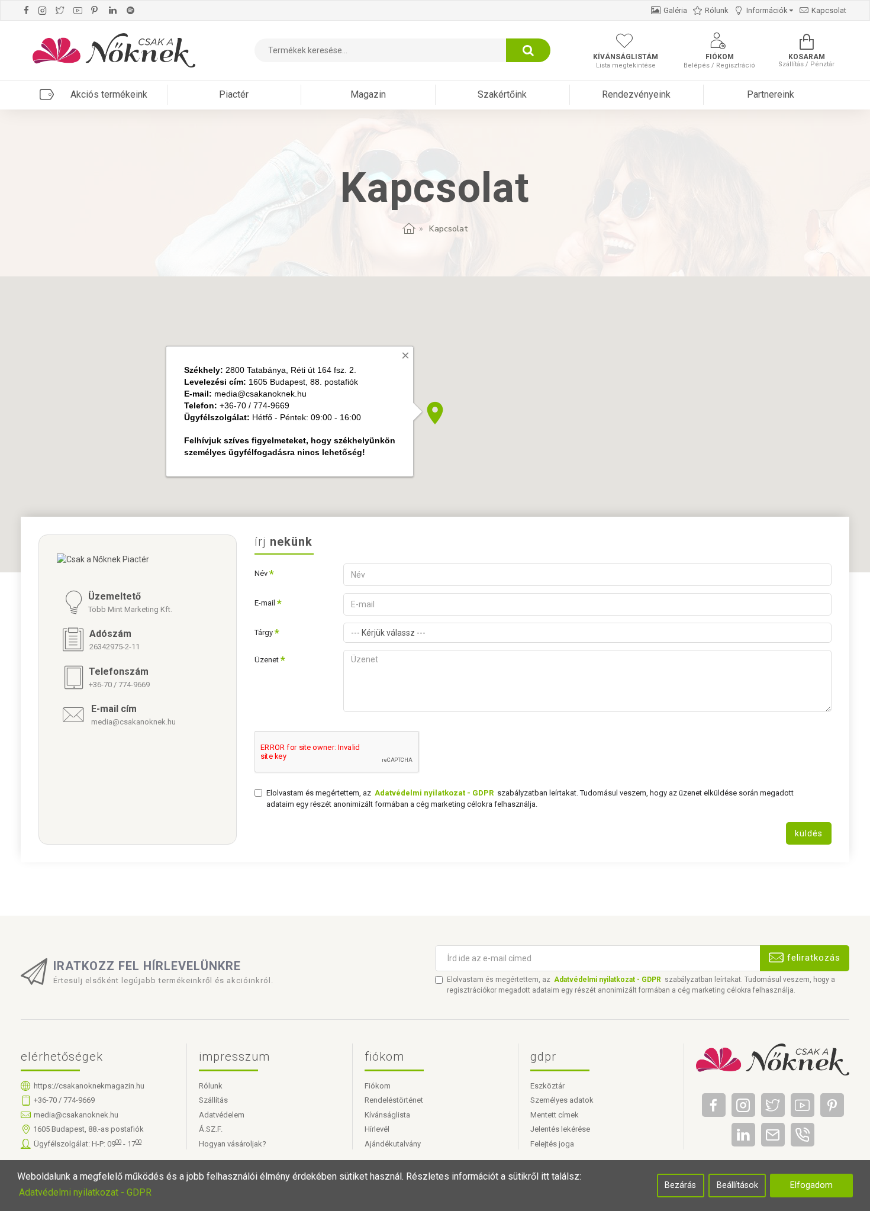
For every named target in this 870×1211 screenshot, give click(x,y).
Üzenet (266, 659)
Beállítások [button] (737, 1185)
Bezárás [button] (680, 1185)
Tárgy (263, 632)
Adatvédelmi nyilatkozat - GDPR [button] (85, 1192)
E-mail (264, 602)
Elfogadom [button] (811, 1185)
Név (261, 573)
